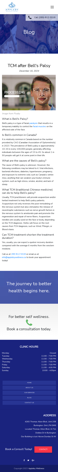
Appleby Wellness (36, 468)
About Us (29, 388)
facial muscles (39, 126)
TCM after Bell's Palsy (29, 66)
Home (29, 383)
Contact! (43, 449)
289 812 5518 (18, 254)
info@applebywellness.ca (14, 257)
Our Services (29, 393)
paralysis (33, 123)
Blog (29, 398)
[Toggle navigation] (52, 7)
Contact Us (29, 403)
